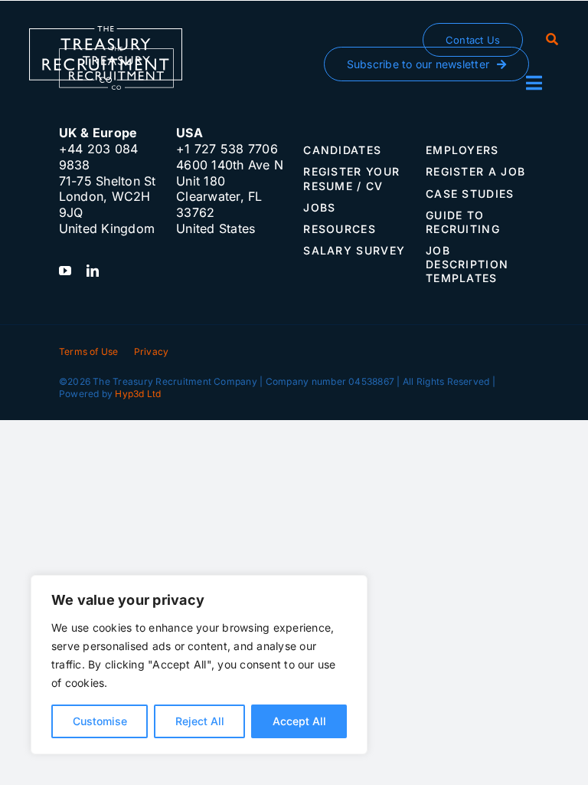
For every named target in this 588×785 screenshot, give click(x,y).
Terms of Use (89, 351)
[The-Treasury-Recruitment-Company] (105, 32)
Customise (100, 721)
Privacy (151, 351)
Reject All (199, 721)
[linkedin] (93, 270)
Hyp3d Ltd (138, 393)
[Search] (552, 39)
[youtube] (65, 270)
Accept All (299, 721)
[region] (199, 664)
